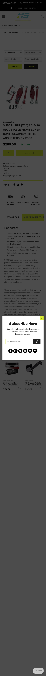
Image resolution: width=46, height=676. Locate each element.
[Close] (42, 318)
